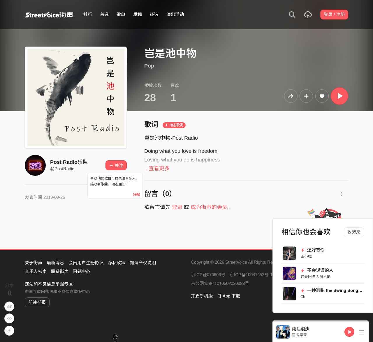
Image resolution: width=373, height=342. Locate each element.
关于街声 (33, 262)
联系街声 (59, 271)
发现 (137, 14)
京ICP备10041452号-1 (251, 274)
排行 (87, 14)
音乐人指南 (36, 271)
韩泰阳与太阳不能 (315, 276)
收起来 (353, 232)
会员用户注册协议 (85, 262)
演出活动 (175, 14)
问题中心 (81, 271)
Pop (149, 66)
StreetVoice (49, 14)
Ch (302, 297)
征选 (154, 14)
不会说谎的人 (319, 270)
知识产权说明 (143, 262)
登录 (177, 207)
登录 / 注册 (334, 14)
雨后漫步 (300, 328)
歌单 (121, 14)
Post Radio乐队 (69, 162)
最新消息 (55, 262)
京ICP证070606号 (208, 274)
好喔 (136, 195)
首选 (104, 14)
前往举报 (37, 302)
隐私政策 (116, 262)
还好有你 (315, 249)
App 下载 (231, 295)
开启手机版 (202, 295)
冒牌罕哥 (299, 335)
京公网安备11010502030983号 (220, 283)
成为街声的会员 (209, 207)
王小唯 (306, 256)
